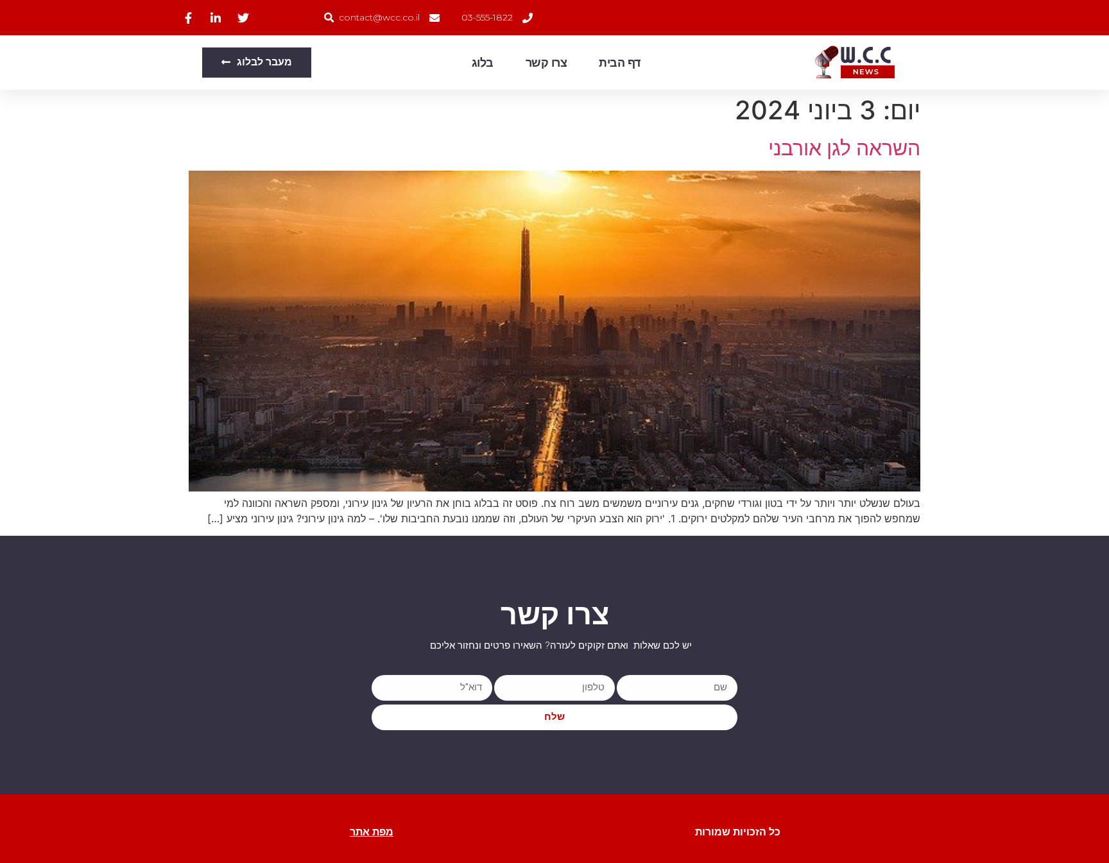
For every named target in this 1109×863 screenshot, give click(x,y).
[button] (329, 18)
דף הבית (619, 63)
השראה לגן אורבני (844, 147)
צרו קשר (546, 63)
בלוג (483, 63)
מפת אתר (371, 832)
